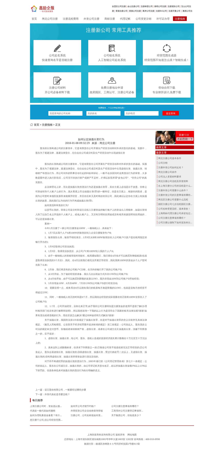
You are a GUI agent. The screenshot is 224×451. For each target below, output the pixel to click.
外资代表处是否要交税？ (57, 394)
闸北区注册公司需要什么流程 (173, 199)
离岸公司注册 (148, 11)
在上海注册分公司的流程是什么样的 (176, 185)
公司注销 (162, 162)
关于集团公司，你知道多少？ (126, 415)
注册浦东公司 (174, 6)
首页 (34, 18)
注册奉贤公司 (147, 6)
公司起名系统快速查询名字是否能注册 (57, 53)
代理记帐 (125, 18)
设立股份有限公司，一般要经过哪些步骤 (65, 389)
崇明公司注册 (160, 6)
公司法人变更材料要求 (169, 176)
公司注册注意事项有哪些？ (125, 406)
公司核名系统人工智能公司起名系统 (112, 53)
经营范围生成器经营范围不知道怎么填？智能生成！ (166, 53)
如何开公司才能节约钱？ (83, 406)
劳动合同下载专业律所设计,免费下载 (167, 85)
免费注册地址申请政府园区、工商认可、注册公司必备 (112, 85)
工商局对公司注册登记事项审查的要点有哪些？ (135, 410)
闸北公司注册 (50, 18)
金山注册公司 (133, 6)
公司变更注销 (143, 18)
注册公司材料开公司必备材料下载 (57, 85)
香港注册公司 (121, 11)
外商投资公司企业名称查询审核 (87, 410)
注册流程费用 (71, 18)
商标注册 (109, 18)
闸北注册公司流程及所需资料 (173, 181)
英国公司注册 (135, 11)
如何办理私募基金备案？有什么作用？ (49, 415)
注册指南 (180, 18)
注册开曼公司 (175, 11)
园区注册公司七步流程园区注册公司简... (178, 204)
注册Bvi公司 (161, 11)
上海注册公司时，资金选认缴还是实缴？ (50, 406)
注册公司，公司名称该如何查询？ (88, 415)
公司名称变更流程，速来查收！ (174, 208)
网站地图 (132, 434)
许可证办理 (163, 18)
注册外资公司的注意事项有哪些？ (175, 194)
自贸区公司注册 (119, 6)
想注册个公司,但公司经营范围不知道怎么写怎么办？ (56, 419)
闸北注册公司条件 (167, 171)
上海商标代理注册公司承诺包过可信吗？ (179, 213)
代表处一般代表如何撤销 (42, 410)
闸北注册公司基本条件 (169, 158)
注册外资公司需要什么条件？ (173, 190)
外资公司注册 (91, 18)
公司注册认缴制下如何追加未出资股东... (178, 222)
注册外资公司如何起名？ (170, 167)
